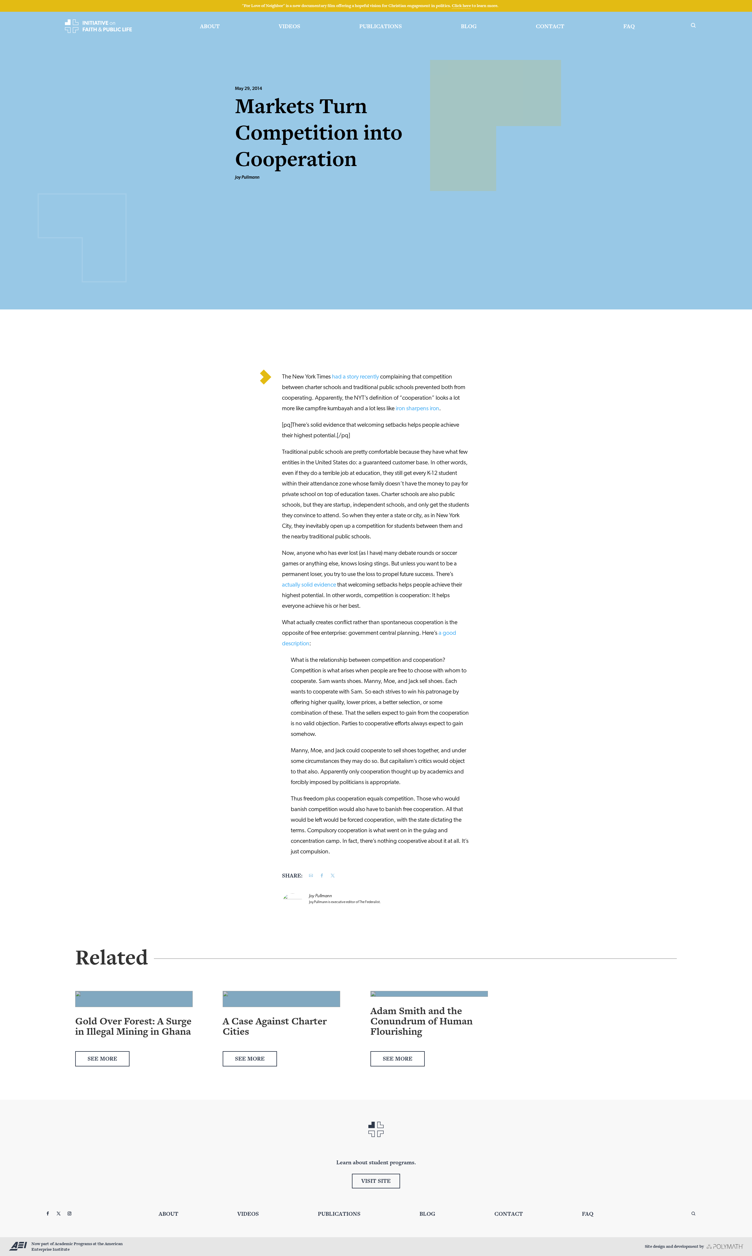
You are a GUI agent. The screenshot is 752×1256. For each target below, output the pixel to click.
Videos (289, 26)
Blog (469, 26)
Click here (461, 6)
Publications (380, 26)
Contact (550, 26)
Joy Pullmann (247, 177)
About (210, 26)
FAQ (629, 26)
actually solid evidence (309, 585)
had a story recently (355, 377)
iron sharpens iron (417, 409)
